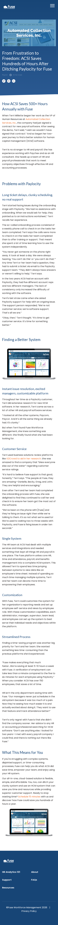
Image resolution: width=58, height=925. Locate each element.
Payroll (4, 75)
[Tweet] (3, 81)
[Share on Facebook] (8, 81)
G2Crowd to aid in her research (23, 458)
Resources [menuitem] (8, 887)
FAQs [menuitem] (34, 879)
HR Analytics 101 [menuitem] (11, 872)
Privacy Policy (29, 911)
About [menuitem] (34, 872)
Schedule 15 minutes (29, 796)
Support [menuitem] (7, 879)
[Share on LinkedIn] (13, 81)
